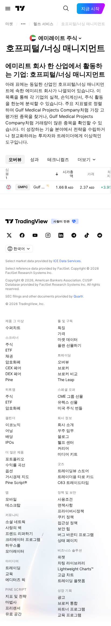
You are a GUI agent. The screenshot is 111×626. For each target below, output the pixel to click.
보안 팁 (64, 528)
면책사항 (65, 505)
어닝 (9, 430)
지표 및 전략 (15, 596)
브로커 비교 (68, 373)
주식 (9, 344)
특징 (61, 327)
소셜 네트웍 (15, 521)
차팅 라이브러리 (71, 563)
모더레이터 (14, 551)
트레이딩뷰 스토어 (73, 470)
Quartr (78, 296)
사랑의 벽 (13, 527)
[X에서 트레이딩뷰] (9, 235)
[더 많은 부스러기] (23, 23)
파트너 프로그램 (71, 609)
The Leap (66, 379)
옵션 (9, 470)
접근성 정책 (68, 522)
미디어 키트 (68, 454)
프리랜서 (12, 608)
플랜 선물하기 (69, 345)
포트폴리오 (14, 459)
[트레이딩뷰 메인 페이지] (20, 8)
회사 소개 (66, 424)
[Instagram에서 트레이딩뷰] (48, 235)
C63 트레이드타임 (73, 482)
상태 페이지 (68, 540)
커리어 (63, 448)
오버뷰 (63, 362)
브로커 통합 (68, 603)
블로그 (63, 436)
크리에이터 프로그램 (22, 539)
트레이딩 (12, 567)
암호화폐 (12, 362)
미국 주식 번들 (70, 408)
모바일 (11, 499)
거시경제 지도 (17, 476)
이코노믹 (12, 424)
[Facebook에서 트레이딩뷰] (22, 235)
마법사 (11, 602)
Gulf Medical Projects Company (39, 187)
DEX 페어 (13, 373)
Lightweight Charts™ (75, 569)
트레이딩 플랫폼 (71, 580)
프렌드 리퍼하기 (19, 533)
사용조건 (65, 499)
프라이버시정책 (71, 511)
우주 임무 (66, 430)
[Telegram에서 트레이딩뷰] (74, 235)
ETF (8, 350)
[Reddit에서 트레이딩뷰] (99, 235)
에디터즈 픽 (15, 579)
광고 (61, 597)
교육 (9, 573)
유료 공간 (13, 614)
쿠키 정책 (66, 517)
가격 (61, 333)
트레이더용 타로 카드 (76, 476)
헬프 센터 (66, 442)
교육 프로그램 (69, 615)
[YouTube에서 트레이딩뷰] (35, 235)
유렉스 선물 (68, 402)
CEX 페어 (13, 368)
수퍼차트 (12, 327)
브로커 (63, 368)
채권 (9, 356)
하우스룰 (12, 545)
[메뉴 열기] (7, 8)
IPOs (9, 442)
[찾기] (66, 8)
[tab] (15, 159)
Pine (9, 379)
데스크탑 (12, 505)
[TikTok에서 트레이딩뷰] (87, 235)
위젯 (61, 557)
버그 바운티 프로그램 (76, 534)
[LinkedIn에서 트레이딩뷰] (61, 235)
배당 (9, 436)
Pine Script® (16, 482)
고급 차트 (66, 574)
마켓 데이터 (68, 339)
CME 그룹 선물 (70, 396)
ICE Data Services (67, 261)
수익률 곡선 (15, 465)
